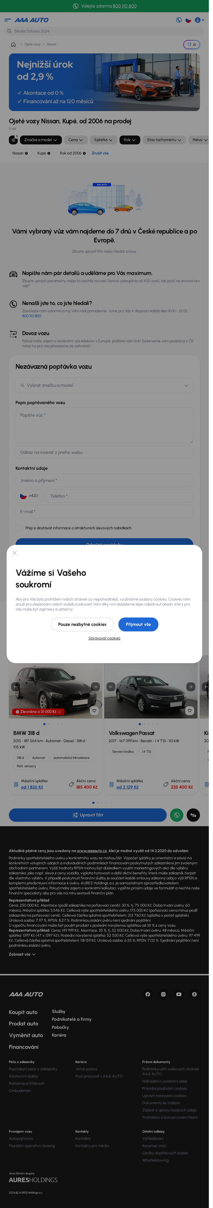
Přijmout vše (138, 624)
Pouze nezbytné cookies (82, 624)
